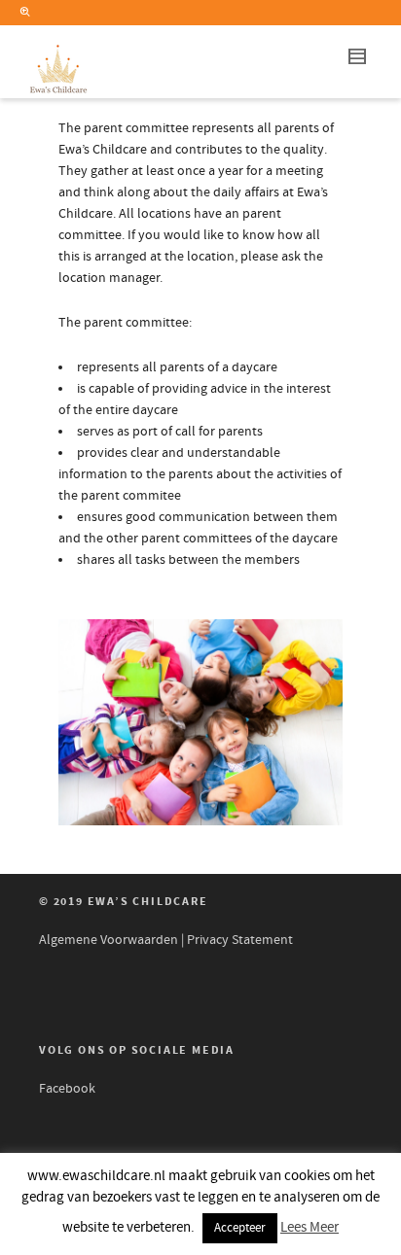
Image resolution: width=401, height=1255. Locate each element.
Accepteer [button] (240, 1228)
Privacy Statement (240, 940)
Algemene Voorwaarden (108, 940)
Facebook (67, 1089)
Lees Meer (309, 1227)
